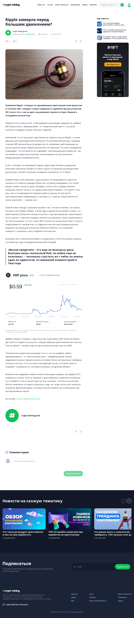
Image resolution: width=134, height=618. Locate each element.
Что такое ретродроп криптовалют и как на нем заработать (23, 533)
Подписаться (122, 567)
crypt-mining (11, 4)
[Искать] (122, 5)
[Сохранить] (81, 41)
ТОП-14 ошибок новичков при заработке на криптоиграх (65, 533)
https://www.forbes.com (28, 399)
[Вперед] (129, 501)
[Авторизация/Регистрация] (129, 5)
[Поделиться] (76, 41)
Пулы (91, 594)
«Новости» (30, 34)
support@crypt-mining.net (17, 604)
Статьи (50, 5)
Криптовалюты (61, 5)
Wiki (72, 601)
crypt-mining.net (20, 31)
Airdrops (93, 5)
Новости (41, 5)
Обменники (75, 5)
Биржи (84, 5)
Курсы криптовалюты (97, 601)
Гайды (73, 597)
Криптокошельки (124, 594)
